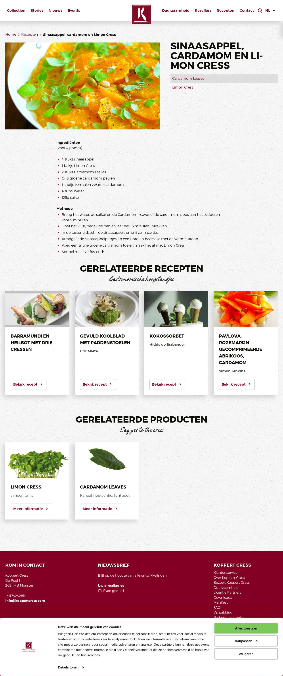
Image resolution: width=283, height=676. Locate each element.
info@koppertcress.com (25, 601)
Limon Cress (182, 87)
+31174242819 (15, 596)
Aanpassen (243, 641)
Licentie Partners (227, 593)
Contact (247, 10)
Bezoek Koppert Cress (232, 583)
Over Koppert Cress (229, 578)
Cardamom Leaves (188, 78)
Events (74, 10)
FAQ (217, 608)
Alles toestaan (246, 628)
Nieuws (55, 10)
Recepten (225, 10)
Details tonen (68, 667)
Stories (37, 10)
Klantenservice (225, 573)
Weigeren (246, 654)
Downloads (223, 598)
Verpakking (223, 612)
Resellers (203, 10)
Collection (16, 10)
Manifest (221, 603)
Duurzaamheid (175, 10)
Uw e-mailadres (111, 585)
